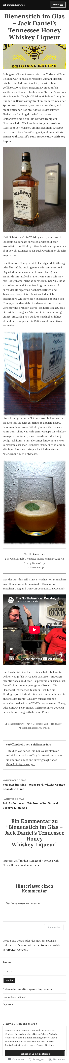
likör (24, 727)
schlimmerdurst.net (14, 5)
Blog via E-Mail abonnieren (20, 1023)
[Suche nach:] (34, 971)
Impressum (8, 1004)
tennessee (33, 727)
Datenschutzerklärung (14, 997)
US (40, 727)
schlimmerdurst (16, 723)
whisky (46, 727)
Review (57, 723)
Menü (59, 5)
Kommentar (54, 927)
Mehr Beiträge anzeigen (20, 764)
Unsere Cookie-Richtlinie (41, 1045)
